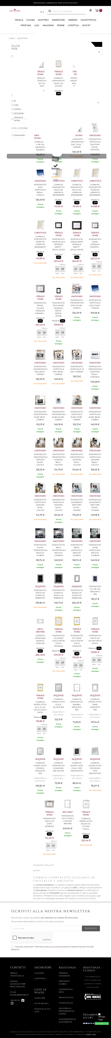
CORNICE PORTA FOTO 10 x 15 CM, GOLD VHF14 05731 (40, 707)
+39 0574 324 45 (17, 976)
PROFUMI (26, 25)
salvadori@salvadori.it (19, 995)
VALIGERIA (48, 25)
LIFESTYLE (73, 25)
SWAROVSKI (58, 20)
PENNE (61, 25)
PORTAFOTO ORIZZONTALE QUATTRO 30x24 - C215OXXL (96, 372)
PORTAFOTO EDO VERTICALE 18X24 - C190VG (40, 190)
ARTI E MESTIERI (40, 630)
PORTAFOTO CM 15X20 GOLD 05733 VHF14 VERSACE (77, 641)
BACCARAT (68, 812)
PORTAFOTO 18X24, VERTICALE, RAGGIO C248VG (77, 550)
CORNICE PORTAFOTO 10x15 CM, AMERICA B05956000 (58, 190)
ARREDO (72, 20)
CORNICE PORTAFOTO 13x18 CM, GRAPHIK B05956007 (40, 242)
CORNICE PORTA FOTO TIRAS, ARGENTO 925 (95, 704)
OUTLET (86, 25)
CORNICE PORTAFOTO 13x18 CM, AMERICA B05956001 (95, 190)
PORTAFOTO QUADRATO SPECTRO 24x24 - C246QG (77, 505)
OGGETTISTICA (88, 20)
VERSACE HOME (58, 234)
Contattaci (40, 978)
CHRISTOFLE (40, 232)
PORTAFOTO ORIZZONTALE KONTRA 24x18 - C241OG (41, 459)
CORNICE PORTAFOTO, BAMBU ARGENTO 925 (76, 704)
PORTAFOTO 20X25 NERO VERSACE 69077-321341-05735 (76, 244)
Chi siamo (39, 973)
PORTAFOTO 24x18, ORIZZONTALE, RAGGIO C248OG (41, 550)
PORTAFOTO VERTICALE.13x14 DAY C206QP (78, 369)
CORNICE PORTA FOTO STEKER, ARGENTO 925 (40, 768)
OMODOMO (77, 296)
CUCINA (30, 20)
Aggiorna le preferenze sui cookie (66, 1011)
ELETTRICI (43, 20)
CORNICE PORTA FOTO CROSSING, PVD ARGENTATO (95, 768)
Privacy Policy (66, 997)
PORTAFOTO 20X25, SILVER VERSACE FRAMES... (40, 308)
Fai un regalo (41, 1003)
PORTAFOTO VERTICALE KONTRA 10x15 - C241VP (58, 505)
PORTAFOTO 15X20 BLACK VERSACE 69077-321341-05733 (58, 244)
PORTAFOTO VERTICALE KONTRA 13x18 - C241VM (40, 505)
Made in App (91, 1034)
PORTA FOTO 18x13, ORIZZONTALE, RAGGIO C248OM (59, 550)
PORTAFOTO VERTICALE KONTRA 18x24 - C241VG (95, 459)
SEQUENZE (40, 586)
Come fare (39, 998)
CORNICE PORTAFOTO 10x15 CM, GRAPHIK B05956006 (77, 190)
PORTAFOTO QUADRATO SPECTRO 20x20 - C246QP (95, 505)
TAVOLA (19, 20)
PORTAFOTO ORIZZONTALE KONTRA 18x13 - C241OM (59, 459)
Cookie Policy (66, 1003)
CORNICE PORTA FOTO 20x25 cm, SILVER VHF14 (86, 824)
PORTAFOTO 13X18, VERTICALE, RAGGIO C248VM (95, 550)
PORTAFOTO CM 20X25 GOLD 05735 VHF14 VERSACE (58, 641)
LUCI (36, 25)
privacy (52, 947)
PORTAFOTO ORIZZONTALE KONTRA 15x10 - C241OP (77, 459)
